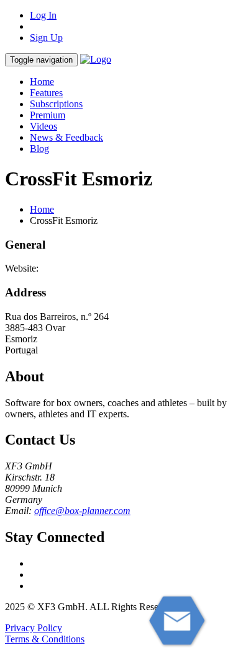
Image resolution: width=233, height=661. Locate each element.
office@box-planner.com (82, 510)
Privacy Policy (33, 628)
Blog (39, 148)
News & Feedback (66, 137)
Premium (47, 115)
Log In (43, 15)
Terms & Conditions (45, 639)
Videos (43, 126)
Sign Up (46, 37)
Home (42, 81)
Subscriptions (56, 104)
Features (46, 92)
